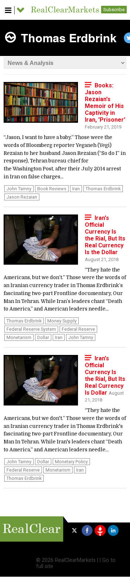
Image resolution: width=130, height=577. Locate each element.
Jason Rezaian (21, 197)
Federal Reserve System (31, 329)
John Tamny (18, 188)
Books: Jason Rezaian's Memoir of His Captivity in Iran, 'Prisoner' (105, 102)
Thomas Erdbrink (103, 188)
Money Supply (62, 321)
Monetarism (18, 337)
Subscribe (114, 9)
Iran (76, 188)
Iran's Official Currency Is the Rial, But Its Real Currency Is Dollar (105, 375)
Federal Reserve (78, 329)
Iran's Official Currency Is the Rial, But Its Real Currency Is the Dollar (105, 235)
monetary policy (71, 461)
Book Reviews (51, 188)
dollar (43, 337)
